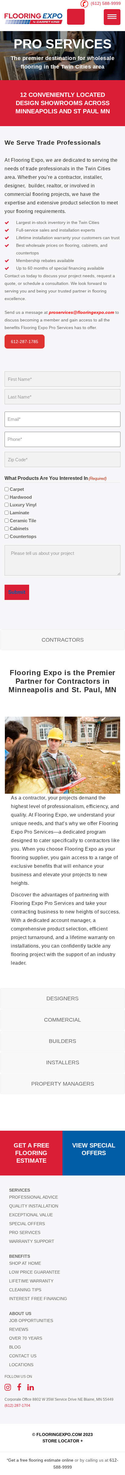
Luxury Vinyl (23, 504)
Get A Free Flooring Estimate (31, 1153)
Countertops (23, 536)
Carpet (17, 489)
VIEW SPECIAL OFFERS (93, 1149)
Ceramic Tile (23, 520)
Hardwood (21, 497)
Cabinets (19, 528)
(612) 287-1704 (17, 1405)
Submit (16, 592)
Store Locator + (62, 1440)
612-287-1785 (24, 341)
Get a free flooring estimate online (40, 1460)
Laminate (19, 512)
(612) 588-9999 (105, 3)
